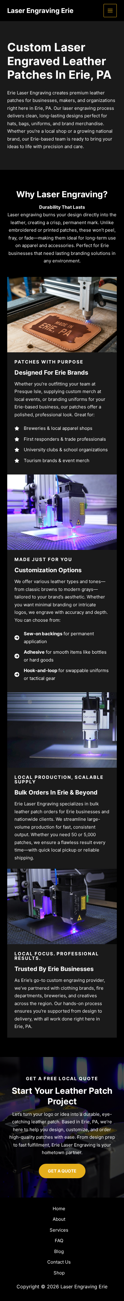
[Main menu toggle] (110, 10)
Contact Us (59, 1262)
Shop (59, 1273)
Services (59, 1230)
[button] (62, 1171)
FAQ (59, 1240)
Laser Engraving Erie (40, 10)
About (59, 1219)
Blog (59, 1251)
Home (59, 1208)
